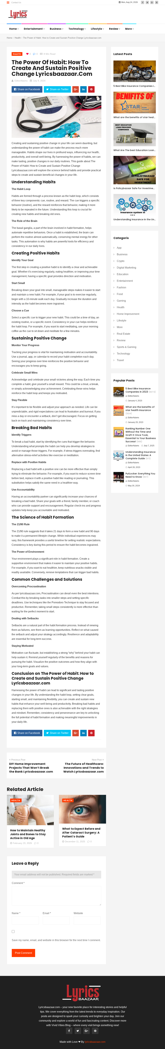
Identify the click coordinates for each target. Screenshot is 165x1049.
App (119, 247)
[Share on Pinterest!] (91, 89)
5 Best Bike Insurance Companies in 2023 (137, 86)
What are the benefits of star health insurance (140, 408)
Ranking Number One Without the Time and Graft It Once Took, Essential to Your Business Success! (141, 435)
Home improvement (128, 314)
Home (13, 28)
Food (120, 294)
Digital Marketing (126, 267)
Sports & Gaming (126, 347)
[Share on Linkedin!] (83, 89)
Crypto (120, 261)
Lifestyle (96, 28)
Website (78, 913)
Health (18, 38)
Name (16, 913)
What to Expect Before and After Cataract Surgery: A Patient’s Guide (81, 832)
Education (122, 274)
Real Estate (123, 333)
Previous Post (18, 759)
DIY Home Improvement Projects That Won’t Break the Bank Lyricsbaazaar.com (31, 768)
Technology (76, 28)
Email (47, 913)
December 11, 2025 (75, 841)
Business (56, 28)
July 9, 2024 (39, 80)
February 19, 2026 (22, 843)
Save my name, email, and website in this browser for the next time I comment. (56, 940)
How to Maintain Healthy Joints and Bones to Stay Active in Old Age (28, 834)
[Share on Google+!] (75, 89)
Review (114, 28)
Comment (18, 883)
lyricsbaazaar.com (95, 1041)
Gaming (121, 300)
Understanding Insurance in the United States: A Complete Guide (140, 455)
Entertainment (33, 28)
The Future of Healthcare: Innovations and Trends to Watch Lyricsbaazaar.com (83, 768)
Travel (120, 360)
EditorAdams (21, 80)
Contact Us (16, 2)
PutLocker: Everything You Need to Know (140, 475)
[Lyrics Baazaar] (18, 14)
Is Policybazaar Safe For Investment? (135, 188)
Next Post (97, 759)
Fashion (121, 287)
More (128, 28)
